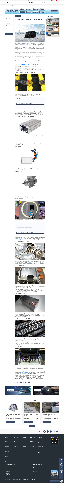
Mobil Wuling (38, 2)
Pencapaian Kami (32, 443)
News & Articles (32, 446)
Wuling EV (33, 2)
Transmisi (16, 261)
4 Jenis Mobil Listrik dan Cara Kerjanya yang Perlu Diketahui (28, 64)
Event (22, 443)
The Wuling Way (32, 441)
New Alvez (6, 453)
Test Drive (23, 448)
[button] (61, 477)
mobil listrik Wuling (24, 372)
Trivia (7, 25)
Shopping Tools (44, 2)
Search (39, 452)
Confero (6, 456)
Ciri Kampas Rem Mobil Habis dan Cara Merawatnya (24, 103)
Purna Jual (56, 2)
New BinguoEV (7, 446)
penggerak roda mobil (33, 262)
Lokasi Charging (40, 446)
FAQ (22, 441)
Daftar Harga (15, 441)
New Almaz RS (7, 451)
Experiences (51, 2)
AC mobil (22, 316)
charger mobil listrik (18, 239)
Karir (30, 448)
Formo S (6, 458)
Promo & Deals (16, 448)
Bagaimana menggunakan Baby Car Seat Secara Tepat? (25, 232)
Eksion (6, 441)
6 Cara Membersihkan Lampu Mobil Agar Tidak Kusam (25, 227)
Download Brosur (16, 446)
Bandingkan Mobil (16, 443)
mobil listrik (23, 44)
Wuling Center (24, 446)
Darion (6, 443)
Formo (6, 461)
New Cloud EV (7, 448)
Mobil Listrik (8, 23)
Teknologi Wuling (8, 18)
